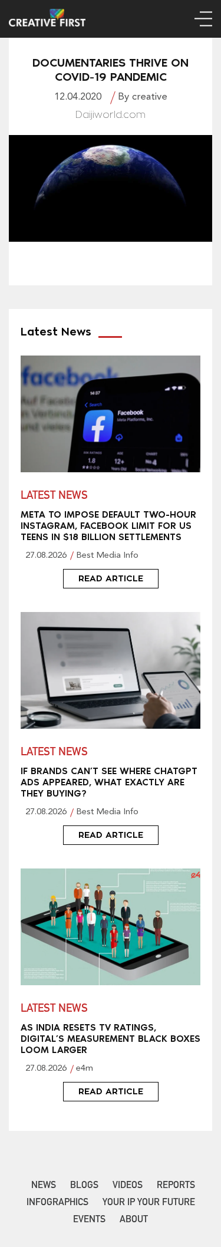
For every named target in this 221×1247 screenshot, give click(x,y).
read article (110, 578)
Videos (128, 1186)
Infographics (57, 1203)
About (134, 1220)
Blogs (84, 1186)
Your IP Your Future (149, 1203)
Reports (176, 1186)
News (43, 1186)
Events (89, 1220)
